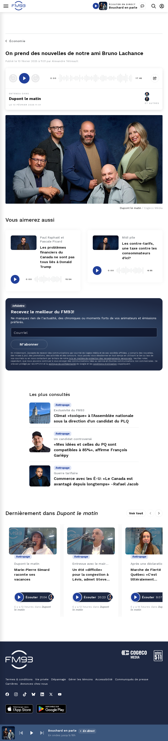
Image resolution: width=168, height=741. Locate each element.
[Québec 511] (158, 660)
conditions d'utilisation (105, 364)
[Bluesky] (33, 694)
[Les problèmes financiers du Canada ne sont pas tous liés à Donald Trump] (24, 242)
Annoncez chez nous (34, 683)
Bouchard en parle (123, 7)
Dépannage (58, 679)
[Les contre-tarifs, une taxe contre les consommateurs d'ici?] (106, 242)
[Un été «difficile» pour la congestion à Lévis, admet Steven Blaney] (91, 540)
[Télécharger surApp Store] (19, 709)
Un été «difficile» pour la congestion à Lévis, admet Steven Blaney (90, 575)
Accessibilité (103, 679)
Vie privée (42, 679)
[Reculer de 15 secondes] (13, 78)
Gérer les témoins (80, 679)
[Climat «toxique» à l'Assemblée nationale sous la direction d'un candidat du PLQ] (39, 413)
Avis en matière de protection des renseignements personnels (100, 358)
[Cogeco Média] (134, 657)
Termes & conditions (19, 679)
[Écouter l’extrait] (24, 78)
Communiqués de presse (131, 679)
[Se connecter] (161, 6)
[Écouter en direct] (95, 5)
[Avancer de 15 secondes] (35, 78)
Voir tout (136, 513)
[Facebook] (7, 694)
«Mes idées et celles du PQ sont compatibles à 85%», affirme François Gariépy (90, 450)
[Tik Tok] (24, 694)
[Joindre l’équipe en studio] (142, 6)
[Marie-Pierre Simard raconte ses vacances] (33, 540)
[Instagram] (16, 694)
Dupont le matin (25, 98)
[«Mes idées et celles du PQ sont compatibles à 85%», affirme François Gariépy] (39, 441)
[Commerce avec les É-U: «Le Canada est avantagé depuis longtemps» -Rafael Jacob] (39, 475)
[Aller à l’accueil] (18, 9)
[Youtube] (59, 694)
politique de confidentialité (62, 364)
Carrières (11, 683)
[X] (51, 694)
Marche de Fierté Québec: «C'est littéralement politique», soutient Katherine (148, 575)
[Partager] (155, 78)
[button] (21, 733)
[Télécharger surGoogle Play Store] (51, 709)
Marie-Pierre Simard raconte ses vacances (31, 574)
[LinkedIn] (42, 694)
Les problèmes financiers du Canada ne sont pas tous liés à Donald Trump (57, 257)
